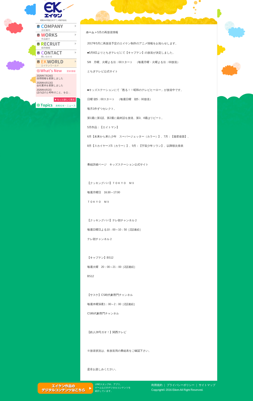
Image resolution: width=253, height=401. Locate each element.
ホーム (90, 32)
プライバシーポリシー (180, 385)
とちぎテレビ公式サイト (104, 71)
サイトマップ (207, 385)
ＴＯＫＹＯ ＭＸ (98, 201)
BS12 (90, 276)
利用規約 (156, 385)
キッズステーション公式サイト (128, 164)
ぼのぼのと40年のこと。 (50, 92)
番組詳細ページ (97, 164)
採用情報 (41, 78)
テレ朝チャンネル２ (99, 239)
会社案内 (41, 85)
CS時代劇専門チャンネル (103, 313)
